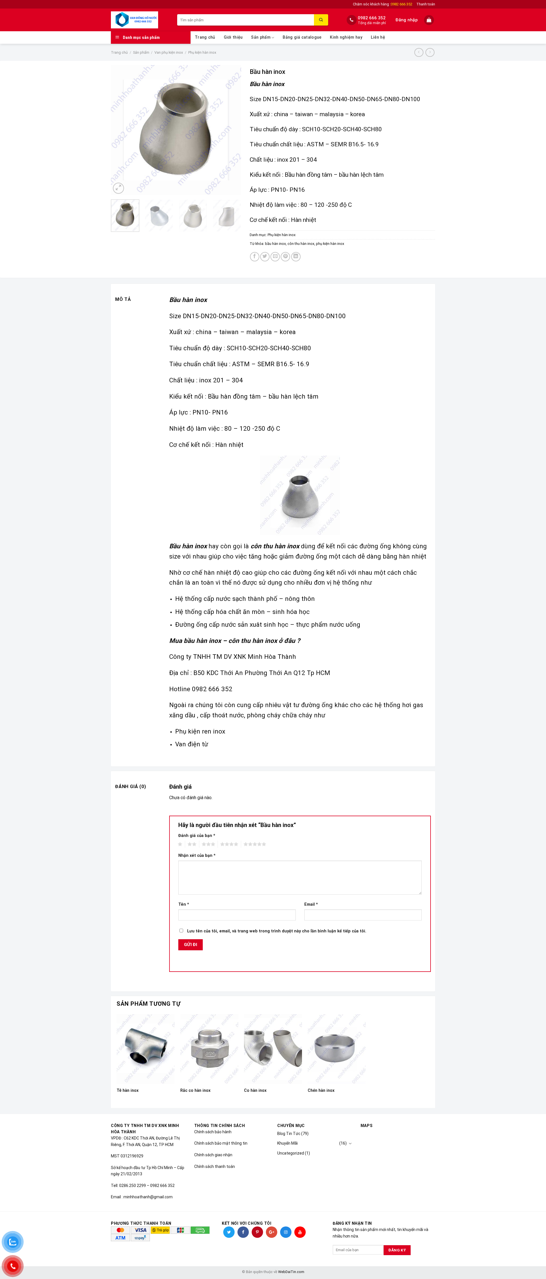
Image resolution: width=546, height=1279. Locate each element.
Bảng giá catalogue (302, 37)
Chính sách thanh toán (214, 1166)
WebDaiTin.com (291, 1272)
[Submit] (321, 20)
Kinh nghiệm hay (346, 37)
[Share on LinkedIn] (296, 256)
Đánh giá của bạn (196, 835)
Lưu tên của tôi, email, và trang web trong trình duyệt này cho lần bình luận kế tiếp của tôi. (276, 931)
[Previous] (120, 130)
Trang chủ (205, 37)
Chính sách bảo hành (212, 1132)
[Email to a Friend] (275, 256)
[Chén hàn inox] (337, 1049)
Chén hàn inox (321, 1090)
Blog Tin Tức (288, 1133)
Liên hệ (378, 37)
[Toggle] (350, 1143)
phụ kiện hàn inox (330, 243)
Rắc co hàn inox (195, 1090)
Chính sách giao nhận (213, 1155)
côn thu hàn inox (301, 243)
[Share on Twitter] (265, 256)
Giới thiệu (233, 37)
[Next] (231, 130)
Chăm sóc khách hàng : (382, 4)
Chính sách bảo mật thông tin (220, 1143)
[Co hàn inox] (273, 1049)
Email (311, 904)
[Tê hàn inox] (146, 1049)
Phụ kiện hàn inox (202, 52)
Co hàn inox (255, 1090)
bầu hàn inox (275, 243)
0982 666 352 (372, 17)
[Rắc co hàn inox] (209, 1049)
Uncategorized (290, 1153)
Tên (183, 904)
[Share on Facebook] (254, 256)
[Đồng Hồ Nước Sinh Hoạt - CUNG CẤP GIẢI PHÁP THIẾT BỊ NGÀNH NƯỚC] (140, 20)
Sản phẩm (260, 37)
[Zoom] (118, 188)
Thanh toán (425, 4)
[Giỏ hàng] (429, 20)
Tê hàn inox (127, 1090)
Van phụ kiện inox (168, 52)
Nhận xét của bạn (197, 855)
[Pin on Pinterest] (285, 256)
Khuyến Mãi (287, 1143)
